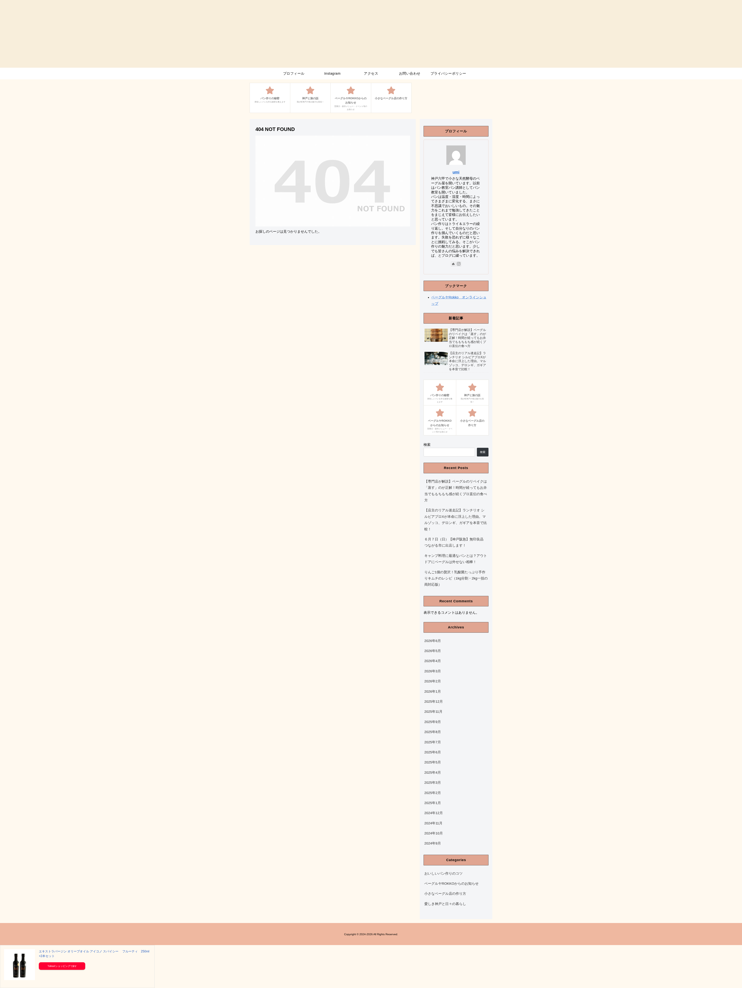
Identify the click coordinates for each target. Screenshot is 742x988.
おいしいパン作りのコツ (443, 873)
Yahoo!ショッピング (59, 966)
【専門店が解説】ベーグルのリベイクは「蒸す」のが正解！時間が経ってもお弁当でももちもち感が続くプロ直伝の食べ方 (455, 490)
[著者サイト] (453, 264)
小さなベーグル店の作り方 (445, 894)
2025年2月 (432, 793)
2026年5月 (432, 651)
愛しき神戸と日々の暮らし (445, 904)
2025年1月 (432, 803)
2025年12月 (433, 701)
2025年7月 (432, 742)
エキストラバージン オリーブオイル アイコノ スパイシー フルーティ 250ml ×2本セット (94, 954)
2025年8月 (432, 732)
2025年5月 (432, 762)
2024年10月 (433, 833)
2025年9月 (432, 722)
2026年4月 (432, 661)
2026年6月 (432, 641)
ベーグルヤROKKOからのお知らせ (451, 883)
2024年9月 (432, 843)
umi (456, 172)
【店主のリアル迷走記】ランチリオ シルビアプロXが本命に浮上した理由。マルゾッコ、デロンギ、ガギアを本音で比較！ (455, 519)
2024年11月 (433, 823)
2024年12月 (433, 813)
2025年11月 (433, 712)
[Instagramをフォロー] (458, 264)
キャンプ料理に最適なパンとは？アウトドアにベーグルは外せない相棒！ (455, 559)
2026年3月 (432, 671)
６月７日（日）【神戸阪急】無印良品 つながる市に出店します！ (455, 542)
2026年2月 (432, 681)
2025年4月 (432, 772)
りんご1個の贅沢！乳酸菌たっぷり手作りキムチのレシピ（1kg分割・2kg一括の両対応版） (456, 578)
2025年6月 (432, 752)
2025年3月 (432, 783)
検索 (427, 445)
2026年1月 (432, 691)
